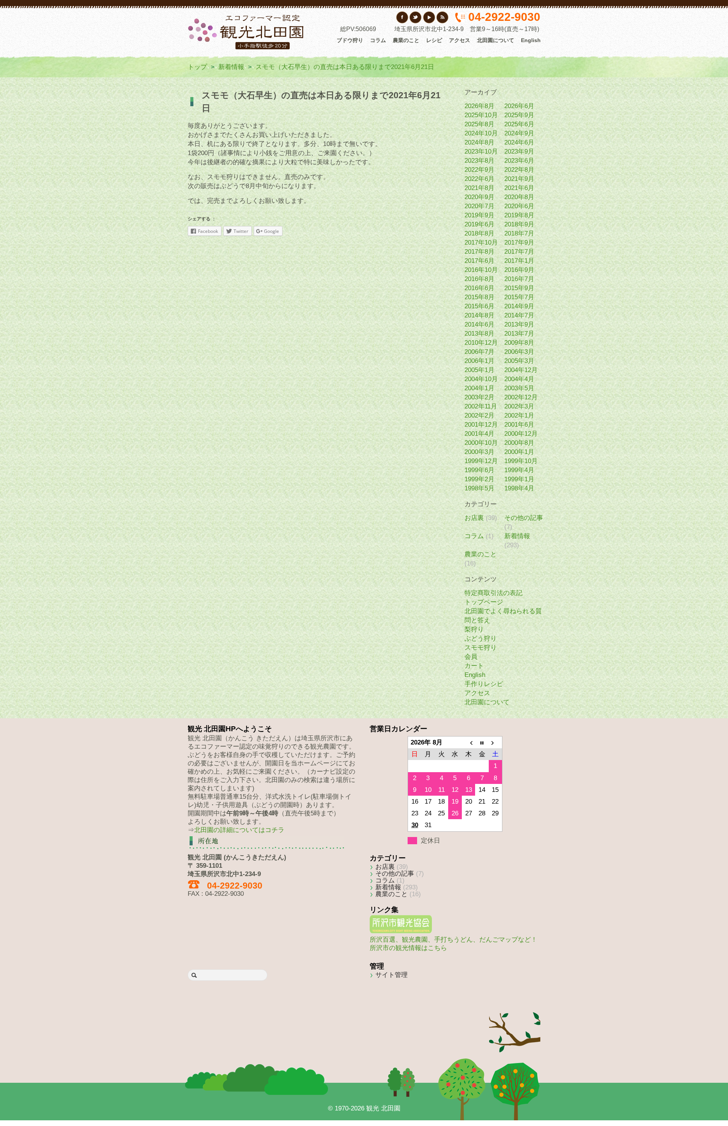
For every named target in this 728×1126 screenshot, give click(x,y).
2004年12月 (521, 370)
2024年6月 (519, 142)
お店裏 (474, 517)
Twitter (416, 17)
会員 (470, 656)
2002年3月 (519, 406)
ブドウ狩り (350, 40)
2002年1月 (519, 415)
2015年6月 (479, 306)
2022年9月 (479, 169)
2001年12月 (481, 424)
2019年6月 (479, 224)
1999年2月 (479, 479)
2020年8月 (519, 197)
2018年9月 (519, 224)
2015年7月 (519, 297)
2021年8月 (479, 188)
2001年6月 (519, 424)
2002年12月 (521, 397)
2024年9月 (519, 133)
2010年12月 (481, 342)
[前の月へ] (468, 743)
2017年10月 (481, 242)
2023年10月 (481, 151)
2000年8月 (519, 442)
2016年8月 (479, 279)
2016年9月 (519, 269)
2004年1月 (479, 388)
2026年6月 (519, 106)
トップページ (483, 602)
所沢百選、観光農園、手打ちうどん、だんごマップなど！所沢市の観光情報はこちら (453, 944)
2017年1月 (519, 260)
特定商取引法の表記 (493, 593)
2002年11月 (480, 406)
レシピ (434, 40)
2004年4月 (519, 379)
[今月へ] (482, 743)
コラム (378, 40)
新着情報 (231, 67)
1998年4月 (519, 488)
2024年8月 (479, 142)
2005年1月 (479, 370)
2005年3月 (519, 360)
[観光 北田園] (247, 31)
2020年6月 (519, 206)
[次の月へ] (495, 743)
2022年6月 (479, 178)
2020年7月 (479, 206)
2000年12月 (521, 433)
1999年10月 (521, 461)
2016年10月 (481, 269)
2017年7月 (519, 251)
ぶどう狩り (480, 638)
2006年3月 (519, 351)
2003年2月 (479, 397)
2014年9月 (519, 306)
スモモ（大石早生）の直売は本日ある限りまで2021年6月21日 (345, 67)
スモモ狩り (480, 647)
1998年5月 (479, 488)
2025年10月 (481, 115)
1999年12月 (481, 461)
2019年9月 (479, 215)
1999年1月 (519, 479)
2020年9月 (479, 197)
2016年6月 (479, 288)
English (531, 40)
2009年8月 (519, 342)
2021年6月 (519, 188)
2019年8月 (519, 215)
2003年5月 (519, 388)
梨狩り (474, 629)
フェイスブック (402, 17)
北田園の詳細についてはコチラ (239, 830)
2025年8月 (479, 124)
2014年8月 (479, 315)
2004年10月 (481, 379)
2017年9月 (519, 242)
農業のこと (406, 40)
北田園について (495, 40)
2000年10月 (481, 442)
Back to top (514, 1021)
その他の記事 (523, 517)
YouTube (429, 17)
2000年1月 (519, 451)
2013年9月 (519, 324)
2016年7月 (519, 279)
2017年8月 (479, 251)
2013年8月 (479, 333)
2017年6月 (479, 260)
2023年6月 (519, 160)
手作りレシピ (483, 684)
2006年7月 (479, 351)
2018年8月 (479, 233)
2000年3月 (479, 451)
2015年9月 (519, 288)
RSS (442, 17)
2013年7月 (519, 333)
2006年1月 (479, 360)
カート (474, 665)
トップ (197, 67)
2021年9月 (519, 178)
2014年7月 (519, 315)
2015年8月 (479, 297)
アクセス (459, 40)
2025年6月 (519, 124)
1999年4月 (519, 470)
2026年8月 (479, 106)
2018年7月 (519, 233)
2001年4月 (479, 433)
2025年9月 (519, 115)
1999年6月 (479, 470)
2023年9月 (519, 151)
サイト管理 (391, 974)
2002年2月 (479, 415)
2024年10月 (481, 133)
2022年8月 (519, 169)
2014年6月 (479, 324)
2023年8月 (479, 160)
